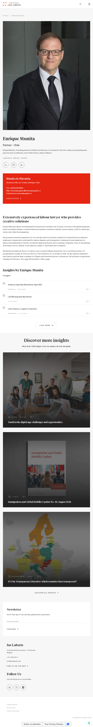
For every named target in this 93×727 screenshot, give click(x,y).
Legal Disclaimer (12, 704)
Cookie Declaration (13, 711)
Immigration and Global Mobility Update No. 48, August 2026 (39, 501)
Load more (45, 325)
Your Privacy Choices (53, 724)
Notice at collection (32, 724)
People (5, 15)
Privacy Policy (11, 708)
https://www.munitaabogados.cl (19, 193)
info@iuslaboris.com (14, 661)
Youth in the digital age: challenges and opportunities (35, 422)
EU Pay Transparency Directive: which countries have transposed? (42, 581)
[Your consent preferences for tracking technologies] (89, 723)
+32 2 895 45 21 (12, 657)
